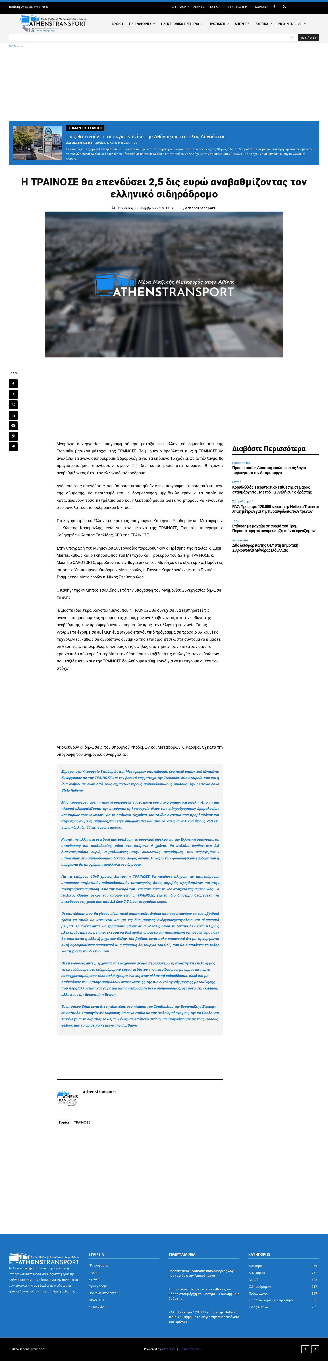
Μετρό (236, 482)
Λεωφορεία (240, 540)
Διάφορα (16, 45)
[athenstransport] (67, 1098)
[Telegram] (13, 425)
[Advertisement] (164, 84)
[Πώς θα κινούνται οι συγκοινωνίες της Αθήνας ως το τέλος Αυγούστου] (37, 143)
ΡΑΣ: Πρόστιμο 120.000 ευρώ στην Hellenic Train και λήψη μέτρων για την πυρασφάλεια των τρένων (275, 509)
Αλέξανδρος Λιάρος (79, 142)
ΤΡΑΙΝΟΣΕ (82, 1122)
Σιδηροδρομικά (242, 501)
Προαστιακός (241, 463)
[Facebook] (274, 7)
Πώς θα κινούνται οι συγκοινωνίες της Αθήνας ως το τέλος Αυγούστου (146, 136)
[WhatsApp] (13, 404)
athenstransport (200, 208)
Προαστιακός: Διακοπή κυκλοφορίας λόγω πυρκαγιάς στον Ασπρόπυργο (269, 470)
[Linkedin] (13, 415)
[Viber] (13, 436)
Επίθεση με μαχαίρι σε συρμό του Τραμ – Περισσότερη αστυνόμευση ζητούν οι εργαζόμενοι (275, 528)
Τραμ (235, 521)
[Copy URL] (13, 446)
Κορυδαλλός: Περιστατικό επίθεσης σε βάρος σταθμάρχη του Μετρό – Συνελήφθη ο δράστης (272, 489)
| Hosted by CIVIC (189, 1349)
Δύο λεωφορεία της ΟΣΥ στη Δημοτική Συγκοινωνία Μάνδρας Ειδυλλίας (265, 547)
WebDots (169, 1349)
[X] (284, 7)
